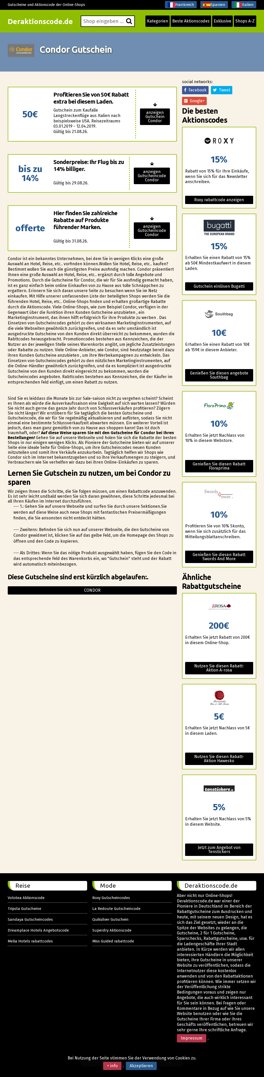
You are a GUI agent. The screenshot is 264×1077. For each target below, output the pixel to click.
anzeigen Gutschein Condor (154, 116)
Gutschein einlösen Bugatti (219, 286)
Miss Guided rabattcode (113, 941)
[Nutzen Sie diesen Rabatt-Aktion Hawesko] (219, 698)
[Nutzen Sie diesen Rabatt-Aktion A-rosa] (219, 607)
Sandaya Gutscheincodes (30, 919)
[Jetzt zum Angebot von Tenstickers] (219, 789)
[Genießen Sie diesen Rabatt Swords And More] (219, 496)
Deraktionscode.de (40, 21)
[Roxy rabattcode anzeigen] (219, 141)
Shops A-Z (245, 21)
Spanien (218, 4)
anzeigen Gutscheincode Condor (152, 175)
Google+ (196, 100)
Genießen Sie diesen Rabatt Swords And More (219, 556)
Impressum (191, 1038)
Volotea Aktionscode (26, 897)
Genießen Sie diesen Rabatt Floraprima (219, 466)
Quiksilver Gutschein (110, 919)
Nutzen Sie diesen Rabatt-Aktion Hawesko (219, 758)
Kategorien (157, 21)
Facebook (196, 90)
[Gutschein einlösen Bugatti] (219, 228)
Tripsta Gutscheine (24, 908)
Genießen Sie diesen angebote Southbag (219, 375)
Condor (92, 590)
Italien (248, 4)
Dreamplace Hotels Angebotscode (38, 930)
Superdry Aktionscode (111, 930)
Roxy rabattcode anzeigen (219, 199)
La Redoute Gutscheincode (116, 908)
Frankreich (184, 4)
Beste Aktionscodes (191, 21)
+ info (112, 1065)
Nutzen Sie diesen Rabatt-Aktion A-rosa (219, 668)
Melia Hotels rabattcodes (30, 941)
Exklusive (222, 21)
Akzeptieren (141, 1065)
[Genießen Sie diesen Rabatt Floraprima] (219, 405)
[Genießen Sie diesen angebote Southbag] (219, 314)
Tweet (223, 90)
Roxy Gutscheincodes (111, 897)
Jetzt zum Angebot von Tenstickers (219, 849)
